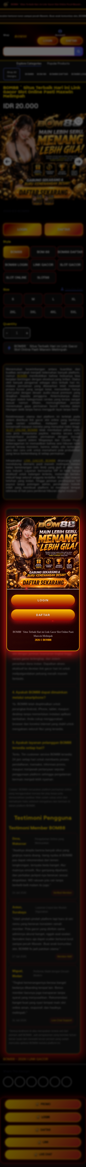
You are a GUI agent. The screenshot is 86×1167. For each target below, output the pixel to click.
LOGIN (43, 600)
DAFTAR (43, 615)
